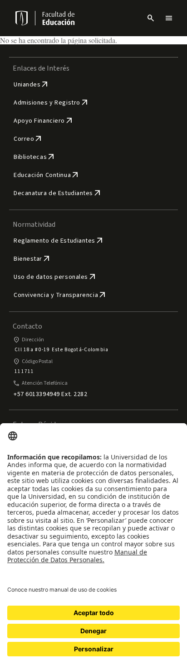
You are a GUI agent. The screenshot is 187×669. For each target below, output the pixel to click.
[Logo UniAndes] (21, 18)
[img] (22, 18)
